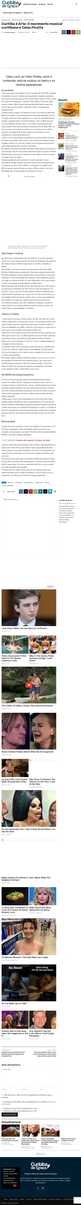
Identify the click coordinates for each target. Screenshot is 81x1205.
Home (5, 1199)
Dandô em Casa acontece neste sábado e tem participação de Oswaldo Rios (13, 1054)
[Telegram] (50, 491)
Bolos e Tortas (69, 144)
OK (15, 1185)
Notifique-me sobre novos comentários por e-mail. (20, 1108)
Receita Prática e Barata (12, 13)
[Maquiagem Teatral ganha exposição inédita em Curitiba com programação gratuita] (61, 168)
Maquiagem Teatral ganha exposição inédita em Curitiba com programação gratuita (71, 171)
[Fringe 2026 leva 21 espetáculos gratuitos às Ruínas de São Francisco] (61, 157)
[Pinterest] (73, 32)
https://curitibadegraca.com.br (67, 503)
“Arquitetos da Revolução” (45, 358)
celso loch (10, 482)
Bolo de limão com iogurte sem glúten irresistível (71, 147)
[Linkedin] (40, 491)
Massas (67, 133)
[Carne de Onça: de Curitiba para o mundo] (10, 1130)
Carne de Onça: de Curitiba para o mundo (9, 1140)
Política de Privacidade (40, 1199)
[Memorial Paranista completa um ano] (70, 1130)
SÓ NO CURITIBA (29, 20)
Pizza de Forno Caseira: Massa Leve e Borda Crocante (71, 137)
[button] (76, 4)
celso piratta (18, 482)
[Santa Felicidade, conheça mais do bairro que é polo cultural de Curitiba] (50, 1130)
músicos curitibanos (8, 485)
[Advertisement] (40, 51)
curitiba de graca (9, 32)
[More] (55, 491)
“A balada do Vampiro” (32, 341)
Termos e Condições (55, 1199)
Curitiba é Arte (5, 20)
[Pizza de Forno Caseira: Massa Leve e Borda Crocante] (61, 136)
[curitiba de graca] (30, 525)
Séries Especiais (17, 20)
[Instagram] (43, 1188)
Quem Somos (13, 1199)
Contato (22, 1199)
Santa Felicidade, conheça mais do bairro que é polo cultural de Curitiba (50, 1141)
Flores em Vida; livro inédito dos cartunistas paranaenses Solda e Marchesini (30, 1141)
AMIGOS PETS (28, 13)
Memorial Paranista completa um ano (68, 1140)
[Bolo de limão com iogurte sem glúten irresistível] (61, 146)
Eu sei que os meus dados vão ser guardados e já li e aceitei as (28, 1103)
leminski (47, 482)
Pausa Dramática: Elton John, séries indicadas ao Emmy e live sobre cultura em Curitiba (44, 1054)
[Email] (45, 491)
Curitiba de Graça (30, 4)
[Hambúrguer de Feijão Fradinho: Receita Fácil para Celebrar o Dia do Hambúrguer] (68, 109)
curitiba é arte (39, 482)
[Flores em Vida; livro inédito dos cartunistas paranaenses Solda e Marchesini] (30, 1130)
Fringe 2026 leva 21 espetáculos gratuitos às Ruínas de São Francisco (71, 158)
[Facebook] (64, 32)
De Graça (41, 4)
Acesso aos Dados (68, 1199)
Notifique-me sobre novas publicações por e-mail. (20, 1111)
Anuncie (28, 1199)
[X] (69, 32)
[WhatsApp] (78, 32)
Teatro (50, 4)
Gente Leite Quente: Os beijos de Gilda (33, 440)
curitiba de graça (28, 482)
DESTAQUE (68, 154)
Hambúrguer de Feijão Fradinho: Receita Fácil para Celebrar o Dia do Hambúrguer (68, 124)
